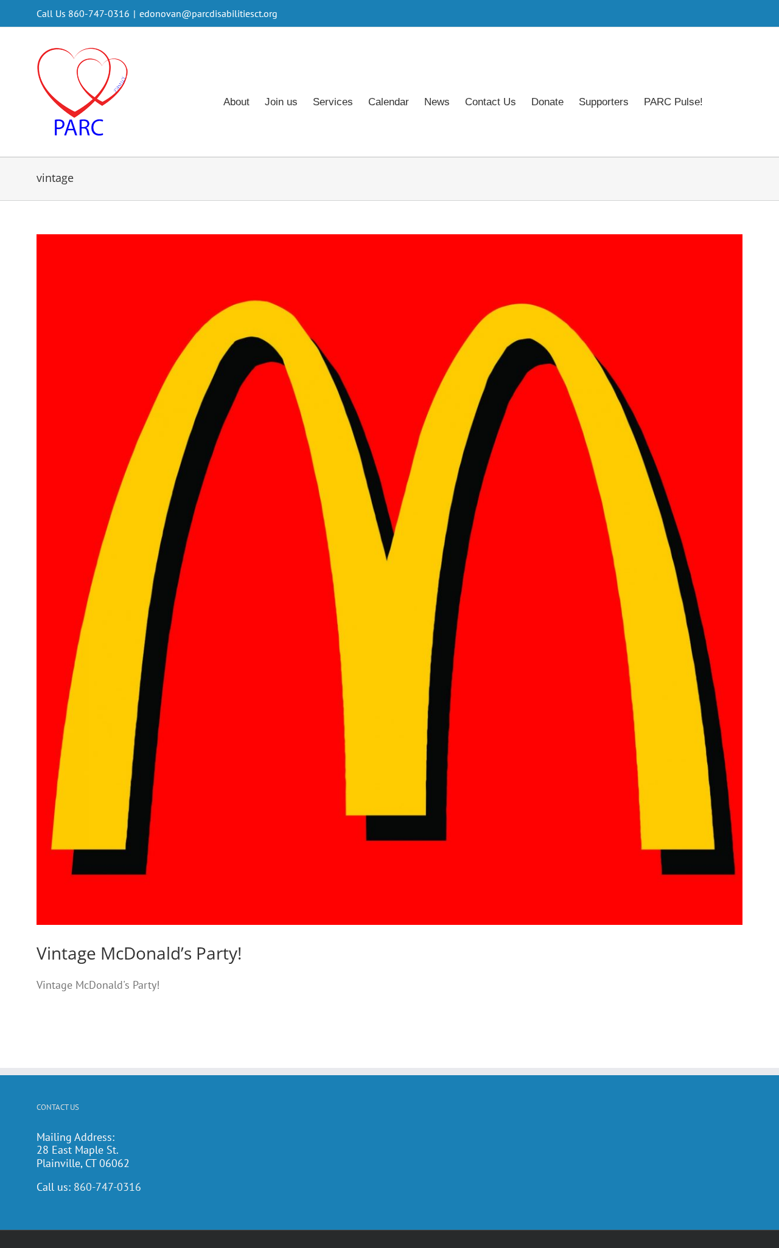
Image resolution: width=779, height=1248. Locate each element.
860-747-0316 (107, 1187)
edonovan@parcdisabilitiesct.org (208, 13)
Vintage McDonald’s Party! (139, 952)
